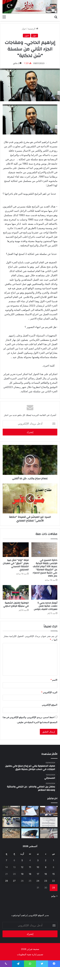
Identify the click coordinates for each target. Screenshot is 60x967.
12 (22, 867)
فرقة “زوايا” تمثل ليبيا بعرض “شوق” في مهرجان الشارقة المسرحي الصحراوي (16, 565)
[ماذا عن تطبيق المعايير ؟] (49, 822)
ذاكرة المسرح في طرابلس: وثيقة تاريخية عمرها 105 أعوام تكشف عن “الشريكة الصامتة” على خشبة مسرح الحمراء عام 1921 (45, 568)
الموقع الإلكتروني (49, 704)
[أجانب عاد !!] (11, 811)
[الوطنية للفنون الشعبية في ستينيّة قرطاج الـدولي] (16, 592)
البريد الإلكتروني (49, 692)
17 (38, 874)
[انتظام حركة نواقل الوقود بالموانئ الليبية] (30, 833)
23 (45, 880)
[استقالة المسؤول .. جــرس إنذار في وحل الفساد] (30, 811)
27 (14, 880)
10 (38, 867)
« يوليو (54, 896)
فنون (26, 35)
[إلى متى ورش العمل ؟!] (30, 822)
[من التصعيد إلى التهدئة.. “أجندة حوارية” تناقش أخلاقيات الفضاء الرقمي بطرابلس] (49, 811)
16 (45, 874)
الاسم (53, 679)
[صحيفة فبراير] (30, 6)
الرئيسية (32, 28)
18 (30, 874)
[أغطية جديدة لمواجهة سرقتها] (11, 822)
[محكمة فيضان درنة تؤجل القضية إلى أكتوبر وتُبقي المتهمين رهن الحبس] (11, 833)
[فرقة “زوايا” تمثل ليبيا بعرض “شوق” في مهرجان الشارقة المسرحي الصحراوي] (16, 549)
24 (37, 880)
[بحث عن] (56, 16)
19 (22, 874)
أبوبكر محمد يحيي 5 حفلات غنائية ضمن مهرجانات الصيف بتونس (45, 606)
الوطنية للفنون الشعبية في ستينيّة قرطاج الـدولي (16, 604)
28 (6, 880)
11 (30, 867)
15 (53, 874)
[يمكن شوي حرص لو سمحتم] (49, 833)
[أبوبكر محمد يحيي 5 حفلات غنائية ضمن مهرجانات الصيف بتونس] (44, 592)
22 (53, 880)
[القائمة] (4, 16)
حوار (24, 28)
